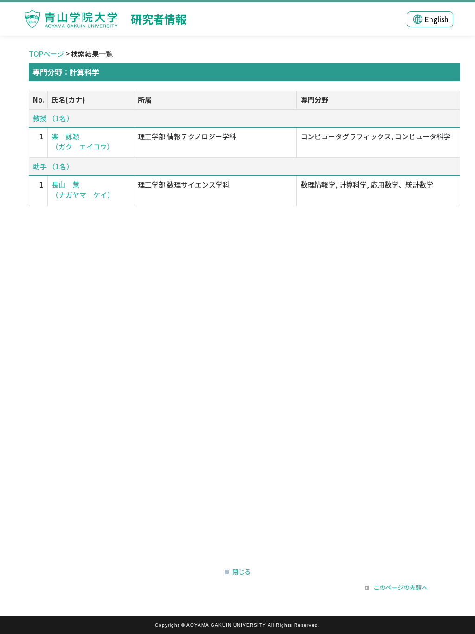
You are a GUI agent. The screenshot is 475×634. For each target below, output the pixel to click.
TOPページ (46, 53)
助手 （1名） (53, 166)
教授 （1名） (53, 118)
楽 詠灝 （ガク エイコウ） (82, 141)
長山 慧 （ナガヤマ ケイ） (82, 189)
